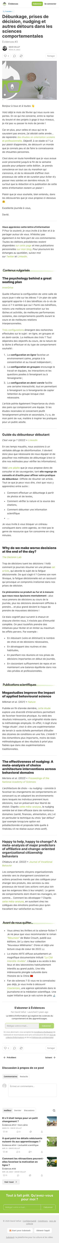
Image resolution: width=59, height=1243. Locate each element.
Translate (8, 11)
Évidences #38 (9, 1168)
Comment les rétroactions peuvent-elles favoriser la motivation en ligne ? (23, 1161)
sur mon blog (24, 249)
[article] (29, 1124)
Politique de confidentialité (42, 1037)
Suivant (48, 1057)
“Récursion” (13, 938)
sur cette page (23, 245)
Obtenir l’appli (43, 1230)
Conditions (43, 1221)
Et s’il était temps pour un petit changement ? (20, 1120)
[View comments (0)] (14, 56)
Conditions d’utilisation (43, 1032)
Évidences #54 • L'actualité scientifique (20, 1145)
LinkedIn (22, 256)
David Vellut (14, 47)
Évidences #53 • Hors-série (15, 1125)
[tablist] (16, 1076)
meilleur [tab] (8, 1110)
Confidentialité (29, 1221)
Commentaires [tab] (10, 1076)
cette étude (44, 708)
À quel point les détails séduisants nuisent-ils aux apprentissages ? (22, 1140)
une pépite (14, 467)
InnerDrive (7, 287)
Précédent (11, 1057)
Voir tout (9, 1182)
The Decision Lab (11, 557)
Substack (10, 1237)
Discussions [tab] (29, 1110)
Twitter (10, 256)
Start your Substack (21, 1230)
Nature (32, 702)
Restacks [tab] (24, 1076)
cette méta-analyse (30, 806)
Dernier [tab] (17, 1110)
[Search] (54, 1110)
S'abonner (37, 4)
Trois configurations (13, 330)
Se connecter (50, 4)
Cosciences (13, 988)
